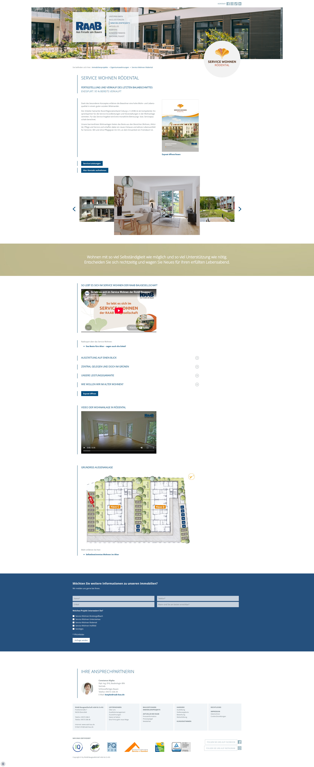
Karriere (113, 29)
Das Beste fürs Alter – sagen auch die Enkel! (106, 346)
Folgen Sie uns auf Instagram (220, 748)
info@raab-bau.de (86, 727)
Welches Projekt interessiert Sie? (88, 610)
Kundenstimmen (117, 33)
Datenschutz (215, 714)
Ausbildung (181, 710)
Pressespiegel (148, 719)
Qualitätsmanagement (117, 712)
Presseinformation (149, 716)
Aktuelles (114, 26)
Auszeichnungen (115, 715)
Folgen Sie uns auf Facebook (221, 742)
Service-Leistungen (92, 163)
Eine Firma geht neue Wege (119, 719)
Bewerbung (181, 715)
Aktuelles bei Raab (151, 714)
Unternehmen (116, 16)
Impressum (215, 711)
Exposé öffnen (89, 393)
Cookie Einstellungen (218, 716)
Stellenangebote (183, 712)
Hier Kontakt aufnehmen (94, 170)
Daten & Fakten (114, 717)
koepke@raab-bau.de (114, 694)
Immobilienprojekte (120, 23)
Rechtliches (216, 707)
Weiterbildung (182, 717)
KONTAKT (222, 3)
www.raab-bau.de (88, 724)
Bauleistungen (116, 19)
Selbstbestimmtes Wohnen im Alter (102, 554)
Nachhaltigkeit (116, 36)
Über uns (112, 710)
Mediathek (147, 721)
